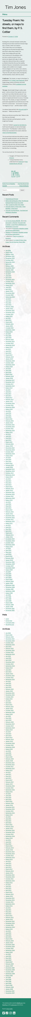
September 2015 (10, 430)
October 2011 (9, 519)
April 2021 (8, 320)
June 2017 (8, 391)
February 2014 (10, 465)
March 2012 (9, 509)
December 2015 (10, 424)
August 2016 (9, 409)
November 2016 (10, 403)
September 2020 (10, 330)
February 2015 (10, 444)
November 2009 (10, 564)
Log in (7, 618)
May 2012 (8, 506)
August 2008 (9, 593)
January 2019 (9, 359)
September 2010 (10, 544)
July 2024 (8, 273)
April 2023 (8, 289)
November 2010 (10, 540)
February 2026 (10, 254)
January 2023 (9, 291)
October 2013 (9, 473)
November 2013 (10, 471)
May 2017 (8, 393)
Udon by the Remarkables (9, 132)
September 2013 (10, 475)
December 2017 (10, 380)
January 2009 (9, 583)
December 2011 (10, 515)
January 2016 (9, 422)
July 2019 (8, 349)
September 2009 (10, 568)
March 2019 (9, 355)
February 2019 (10, 357)
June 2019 (8, 351)
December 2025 (10, 256)
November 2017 (10, 382)
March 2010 (9, 556)
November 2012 (10, 494)
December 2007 (10, 608)
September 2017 (10, 386)
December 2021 (10, 310)
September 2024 (10, 271)
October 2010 (9, 542)
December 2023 (10, 279)
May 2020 (8, 335)
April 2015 (8, 440)
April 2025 (8, 264)
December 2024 (10, 268)
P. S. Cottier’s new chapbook (16, 80)
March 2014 (9, 463)
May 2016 (8, 415)
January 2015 (9, 446)
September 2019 (10, 345)
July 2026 (8, 250)
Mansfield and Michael (12, 199)
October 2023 (9, 281)
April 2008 (8, 600)
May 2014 (8, 461)
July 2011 (8, 525)
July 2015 (8, 434)
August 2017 (9, 388)
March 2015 (9, 442)
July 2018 (8, 368)
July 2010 (8, 548)
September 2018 (10, 364)
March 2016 (9, 419)
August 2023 (9, 285)
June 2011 (8, 527)
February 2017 (10, 399)
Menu (4, 14)
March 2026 (9, 252)
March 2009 (9, 579)
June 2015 (8, 436)
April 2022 (8, 304)
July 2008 (8, 595)
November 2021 (10, 312)
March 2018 (9, 374)
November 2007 (10, 610)
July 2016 (8, 411)
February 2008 (10, 604)
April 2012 (8, 508)
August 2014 (9, 455)
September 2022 (10, 297)
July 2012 (8, 502)
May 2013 (8, 482)
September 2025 (10, 262)
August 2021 (9, 316)
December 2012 (10, 492)
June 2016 (8, 413)
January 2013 (9, 490)
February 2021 (10, 324)
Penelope (8, 232)
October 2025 (9, 260)
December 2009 (10, 562)
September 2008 (10, 591)
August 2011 (9, 523)
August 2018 (9, 366)
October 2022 (9, 295)
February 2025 (10, 266)
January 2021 (9, 326)
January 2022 (9, 308)
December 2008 (10, 585)
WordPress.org (10, 624)
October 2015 (9, 428)
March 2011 (9, 533)
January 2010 (9, 560)
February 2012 (10, 511)
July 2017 (8, 389)
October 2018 (9, 362)
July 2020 (8, 333)
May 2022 (8, 302)
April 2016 (8, 417)
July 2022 (8, 299)
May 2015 (8, 438)
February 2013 (10, 488)
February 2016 (10, 420)
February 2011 (10, 535)
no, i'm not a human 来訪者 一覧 (14, 220)
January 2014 (9, 467)
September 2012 (10, 498)
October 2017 (9, 384)
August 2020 (9, 331)
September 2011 (10, 521)
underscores (14, 1005)
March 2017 (9, 397)
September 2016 (10, 407)
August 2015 (9, 432)
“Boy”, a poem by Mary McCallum (15, 204)
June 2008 (8, 597)
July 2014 (8, 457)
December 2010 (10, 539)
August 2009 (9, 569)
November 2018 (10, 360)
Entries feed (9, 620)
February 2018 (10, 376)
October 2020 (9, 328)
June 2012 (8, 504)
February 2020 (10, 339)
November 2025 (10, 258)
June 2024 (8, 275)
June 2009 (8, 573)
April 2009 (8, 577)
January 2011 (9, 537)
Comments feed (10, 622)
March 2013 (9, 486)
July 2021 (8, 318)
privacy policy (10, 1008)
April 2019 (8, 353)
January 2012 (9, 513)
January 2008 (9, 606)
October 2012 (9, 496)
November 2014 (10, 449)
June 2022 (8, 300)
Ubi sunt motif (23, 109)
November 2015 (10, 426)
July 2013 (8, 479)
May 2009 (8, 575)
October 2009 (9, 566)
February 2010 (10, 558)
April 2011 (8, 531)
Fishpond (20, 161)
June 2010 (8, 550)
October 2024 (9, 270)
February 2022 (10, 306)
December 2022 (10, 293)
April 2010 (8, 554)
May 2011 (8, 529)
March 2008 (9, 602)
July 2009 (8, 571)
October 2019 (9, 343)
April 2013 (8, 484)
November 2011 (10, 517)
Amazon (11, 158)
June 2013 (8, 480)
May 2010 (8, 552)
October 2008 (9, 589)
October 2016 (9, 405)
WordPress (4, 1005)
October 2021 (9, 314)
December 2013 (10, 469)
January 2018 (9, 378)
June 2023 (8, 287)
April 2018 (8, 372)
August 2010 (9, 546)
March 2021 (9, 322)
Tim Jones (15, 7)
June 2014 (8, 459)
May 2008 (8, 598)
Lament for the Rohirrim (19, 125)
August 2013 (9, 477)
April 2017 (8, 395)
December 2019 (10, 341)
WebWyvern (20, 1003)
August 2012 (9, 500)
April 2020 (8, 337)
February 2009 (10, 581)
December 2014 (10, 448)
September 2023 (10, 283)
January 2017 (9, 401)
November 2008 (10, 587)
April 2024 (8, 277)
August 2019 (9, 347)
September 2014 (10, 453)
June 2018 (8, 370)
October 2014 (9, 451)
